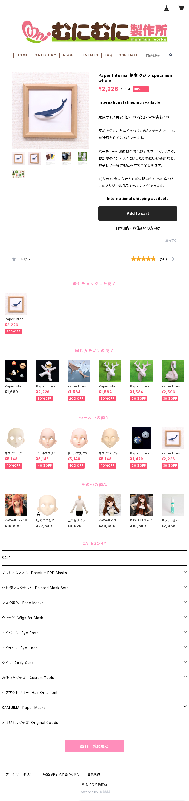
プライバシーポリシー (20, 774)
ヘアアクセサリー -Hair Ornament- (30, 693)
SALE (6, 558)
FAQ (108, 55)
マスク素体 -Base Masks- (23, 603)
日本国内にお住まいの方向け (138, 228)
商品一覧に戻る (94, 746)
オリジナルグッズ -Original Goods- (31, 722)
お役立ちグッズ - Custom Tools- (29, 678)
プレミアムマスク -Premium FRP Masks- (35, 573)
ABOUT (69, 55)
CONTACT (128, 55)
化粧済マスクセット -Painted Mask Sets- (36, 588)
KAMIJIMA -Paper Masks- (24, 707)
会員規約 (94, 774)
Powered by (89, 792)
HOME (22, 55)
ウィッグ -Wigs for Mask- (23, 618)
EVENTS (90, 55)
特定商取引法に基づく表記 (61, 774)
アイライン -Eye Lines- (21, 648)
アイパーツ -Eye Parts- (21, 633)
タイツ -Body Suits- (18, 663)
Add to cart (138, 213)
